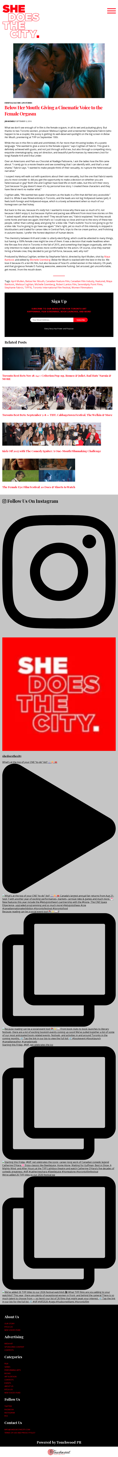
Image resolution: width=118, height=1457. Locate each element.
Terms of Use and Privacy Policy (19, 1432)
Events (7, 1383)
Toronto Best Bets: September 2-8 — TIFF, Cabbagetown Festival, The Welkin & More (57, 415)
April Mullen (17, 281)
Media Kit (8, 1343)
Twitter (8, 1406)
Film (6, 1363)
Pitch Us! (8, 1327)
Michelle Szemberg (40, 259)
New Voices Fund (12, 1330)
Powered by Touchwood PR (59, 1442)
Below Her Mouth (34, 281)
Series (7, 1367)
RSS (6, 1416)
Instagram (9, 1412)
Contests (9, 1350)
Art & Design (10, 1376)
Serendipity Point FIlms (90, 284)
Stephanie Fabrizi (14, 287)
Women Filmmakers (82, 287)
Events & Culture (13, 103)
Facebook (9, 1409)
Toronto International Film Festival (51, 287)
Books (7, 1373)
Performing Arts (12, 1370)
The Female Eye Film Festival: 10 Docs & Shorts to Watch (38, 487)
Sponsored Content (14, 1347)
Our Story (9, 1323)
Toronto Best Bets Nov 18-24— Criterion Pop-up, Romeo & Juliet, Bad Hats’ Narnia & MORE (56, 377)
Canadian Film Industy (82, 281)
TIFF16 (28, 287)
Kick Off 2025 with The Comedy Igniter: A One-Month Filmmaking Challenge (51, 451)
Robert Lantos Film (66, 284)
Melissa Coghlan (24, 284)
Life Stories (26, 103)
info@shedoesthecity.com (17, 1429)
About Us (8, 1386)
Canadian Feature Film (58, 281)
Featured (100, 281)
